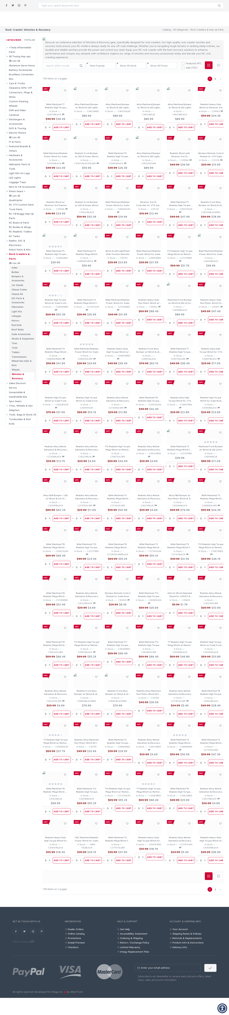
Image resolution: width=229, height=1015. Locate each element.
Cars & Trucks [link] (17, 83)
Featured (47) (193, 63)
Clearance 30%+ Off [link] (20, 87)
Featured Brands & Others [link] (20, 148)
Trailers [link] (16, 352)
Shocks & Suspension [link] (23, 338)
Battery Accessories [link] (20, 69)
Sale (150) (191, 67)
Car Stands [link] (17, 285)
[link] (6, 5)
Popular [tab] (30, 40)
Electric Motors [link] (17, 132)
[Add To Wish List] (65, 90)
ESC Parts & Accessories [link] (18, 300)
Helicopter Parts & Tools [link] (19, 166)
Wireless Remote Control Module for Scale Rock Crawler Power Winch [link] (117, 596)
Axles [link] (15, 267)
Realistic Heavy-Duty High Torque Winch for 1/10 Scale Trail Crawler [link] (55, 840)
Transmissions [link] (19, 356)
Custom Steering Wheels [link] (18, 103)
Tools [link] (15, 347)
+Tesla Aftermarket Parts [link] (20, 49)
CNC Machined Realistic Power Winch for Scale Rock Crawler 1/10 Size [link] (86, 840)
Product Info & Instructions (188, 942)
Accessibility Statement (133, 933)
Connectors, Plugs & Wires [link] (21, 94)
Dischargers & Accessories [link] (17, 121)
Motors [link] (15, 320)
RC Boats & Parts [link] (19, 222)
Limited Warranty (130, 947)
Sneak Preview (76, 942)
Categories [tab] (13, 40)
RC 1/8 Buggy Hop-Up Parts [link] (21, 216)
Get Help (125, 929)
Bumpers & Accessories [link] (18, 278)
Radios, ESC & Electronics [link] (17, 243)
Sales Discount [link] (17, 383)
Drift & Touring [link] (17, 128)
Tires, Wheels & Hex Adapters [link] (21, 408)
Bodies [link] (15, 272)
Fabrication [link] (17, 306)
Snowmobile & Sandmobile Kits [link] (18, 394)
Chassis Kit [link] (17, 294)
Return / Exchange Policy (134, 942)
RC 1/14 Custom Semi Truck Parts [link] (21, 206)
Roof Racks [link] (18, 329)
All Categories (180, 29)
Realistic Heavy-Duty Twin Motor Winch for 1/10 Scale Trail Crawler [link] (211, 303)
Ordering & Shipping (131, 938)
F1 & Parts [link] (15, 141)
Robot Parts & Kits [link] (19, 249)
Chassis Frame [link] (19, 289)
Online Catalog (76, 933)
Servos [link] (13, 387)
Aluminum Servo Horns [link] (22, 65)
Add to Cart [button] (62, 127)
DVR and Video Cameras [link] (17, 112)
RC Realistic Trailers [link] (20, 231)
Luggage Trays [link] (17, 182)
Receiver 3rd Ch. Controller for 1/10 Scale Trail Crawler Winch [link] (148, 205)
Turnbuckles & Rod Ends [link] (20, 421)
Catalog (167, 29)
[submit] (210, 968)
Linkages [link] (16, 315)
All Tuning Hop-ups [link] (20, 56)
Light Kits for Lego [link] (19, 173)
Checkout (73, 947)
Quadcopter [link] (16, 200)
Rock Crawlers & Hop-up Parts (207, 29)
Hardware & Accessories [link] (16, 157)
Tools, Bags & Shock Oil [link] (22, 414)
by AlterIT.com (74, 991)
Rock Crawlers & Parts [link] (19, 256)
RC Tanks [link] (14, 236)
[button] (81, 65)
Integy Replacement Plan (134, 951)
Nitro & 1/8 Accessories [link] (22, 186)
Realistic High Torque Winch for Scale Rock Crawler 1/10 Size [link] (210, 400)
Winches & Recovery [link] (18, 376)
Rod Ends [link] (17, 325)
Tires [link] (14, 343)
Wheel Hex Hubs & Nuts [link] (22, 362)
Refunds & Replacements (187, 938)
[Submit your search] (219, 5)
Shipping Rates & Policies (186, 933)
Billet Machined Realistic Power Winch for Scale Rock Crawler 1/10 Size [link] (55, 156)
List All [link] (16, 60)
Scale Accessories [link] (21, 334)
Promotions (74, 938)
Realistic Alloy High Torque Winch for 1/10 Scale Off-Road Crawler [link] (211, 351)
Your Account (180, 929)
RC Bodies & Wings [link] (20, 227)
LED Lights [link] (15, 177)
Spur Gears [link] (15, 401)
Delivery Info (179, 947)
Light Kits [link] (17, 311)
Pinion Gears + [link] (17, 191)
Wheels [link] (16, 369)
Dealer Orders (76, 929)
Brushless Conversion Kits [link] (21, 76)
